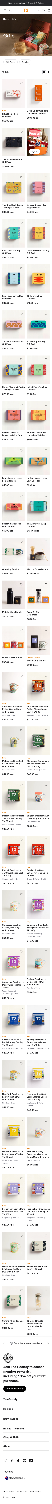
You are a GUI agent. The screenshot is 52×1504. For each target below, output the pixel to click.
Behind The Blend (13, 1428)
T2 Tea (12, 1497)
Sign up (34, 151)
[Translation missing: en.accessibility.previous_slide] (4, 1343)
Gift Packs (10, 62)
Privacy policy (8, 1491)
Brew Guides (10, 1418)
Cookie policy (35, 1491)
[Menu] (4, 10)
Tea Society (10, 1399)
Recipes (8, 1409)
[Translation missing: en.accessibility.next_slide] (47, 1343)
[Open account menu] (38, 10)
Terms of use (22, 1491)
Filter (7, 72)
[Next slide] (48, 3)
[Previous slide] (3, 3)
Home (6, 19)
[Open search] (10, 10)
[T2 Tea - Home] (26, 10)
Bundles (25, 62)
